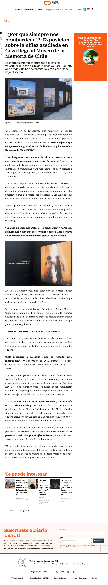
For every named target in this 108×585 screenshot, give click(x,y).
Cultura (39, 9)
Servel (94, 578)
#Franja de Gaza (24, 511)
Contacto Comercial (79, 578)
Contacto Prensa (60, 578)
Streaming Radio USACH (39, 578)
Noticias (17, 9)
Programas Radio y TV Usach (59, 9)
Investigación (28, 9)
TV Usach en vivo (18, 578)
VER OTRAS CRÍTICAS (91, 77)
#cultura (11, 511)
